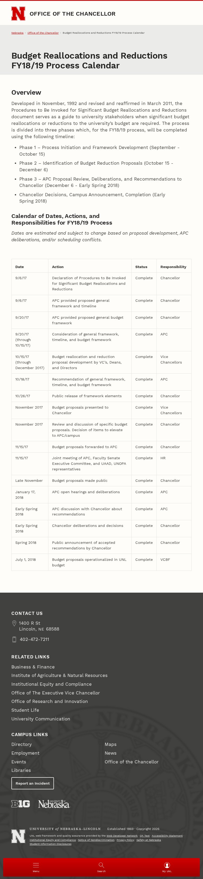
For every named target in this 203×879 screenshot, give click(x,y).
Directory (21, 744)
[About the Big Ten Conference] (20, 804)
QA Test (145, 835)
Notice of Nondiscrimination (96, 840)
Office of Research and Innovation (49, 701)
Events (18, 761)
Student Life (25, 710)
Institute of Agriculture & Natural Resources (59, 675)
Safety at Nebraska (148, 840)
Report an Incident (33, 783)
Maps (111, 744)
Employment (25, 753)
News (111, 753)
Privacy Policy (125, 840)
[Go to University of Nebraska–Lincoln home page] (18, 13)
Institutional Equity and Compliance (51, 684)
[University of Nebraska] (54, 804)
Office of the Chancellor (73, 13)
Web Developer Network (122, 835)
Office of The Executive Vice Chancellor (55, 693)
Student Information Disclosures (50, 844)
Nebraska (17, 32)
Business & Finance (33, 667)
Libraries (21, 770)
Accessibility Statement (167, 835)
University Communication (40, 718)
